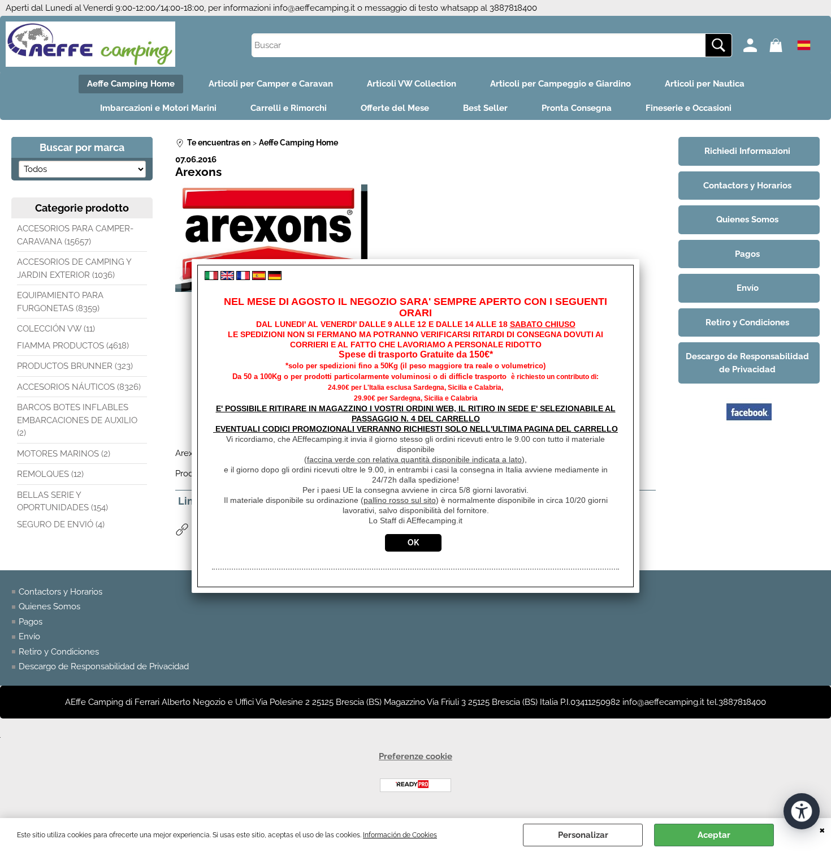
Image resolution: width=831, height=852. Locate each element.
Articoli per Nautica (705, 84)
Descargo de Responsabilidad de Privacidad (104, 666)
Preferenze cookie (415, 756)
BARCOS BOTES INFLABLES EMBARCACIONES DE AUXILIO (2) (77, 420)
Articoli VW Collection (411, 84)
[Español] (259, 277)
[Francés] (243, 277)
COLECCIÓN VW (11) (56, 329)
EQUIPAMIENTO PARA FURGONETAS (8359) (60, 301)
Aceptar (714, 835)
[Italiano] (211, 277)
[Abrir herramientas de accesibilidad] (802, 811)
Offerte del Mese (395, 108)
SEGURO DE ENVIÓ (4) (61, 524)
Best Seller (485, 108)
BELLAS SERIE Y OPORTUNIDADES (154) (62, 501)
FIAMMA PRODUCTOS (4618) (73, 346)
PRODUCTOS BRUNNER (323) (75, 366)
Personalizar (583, 835)
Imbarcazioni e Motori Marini (158, 108)
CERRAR (822, 829)
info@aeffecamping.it (314, 8)
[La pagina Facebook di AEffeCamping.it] (749, 432)
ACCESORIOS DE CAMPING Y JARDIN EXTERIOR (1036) (74, 268)
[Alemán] (275, 277)
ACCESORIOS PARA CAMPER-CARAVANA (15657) (75, 235)
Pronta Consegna (577, 108)
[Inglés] (227, 277)
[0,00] (779, 45)
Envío (29, 636)
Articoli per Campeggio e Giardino (560, 84)
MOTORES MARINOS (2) (63, 454)
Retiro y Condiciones (59, 652)
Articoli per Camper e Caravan (271, 84)
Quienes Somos (49, 606)
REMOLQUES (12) (50, 474)
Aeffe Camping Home (131, 84)
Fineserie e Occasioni (689, 108)
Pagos (30, 622)
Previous (182, 278)
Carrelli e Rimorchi (288, 108)
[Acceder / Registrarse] (753, 45)
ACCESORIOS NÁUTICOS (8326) (79, 387)
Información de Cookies (400, 835)
